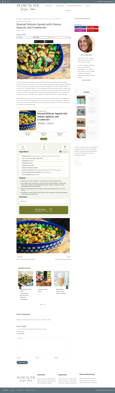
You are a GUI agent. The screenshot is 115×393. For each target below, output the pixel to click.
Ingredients (22, 149)
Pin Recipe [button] (50, 123)
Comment (20, 338)
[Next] (67, 287)
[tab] (44, 304)
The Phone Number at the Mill (92, 122)
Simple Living (60, 5)
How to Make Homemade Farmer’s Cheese (92, 133)
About (76, 160)
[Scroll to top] (112, 388)
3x (65, 151)
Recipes (18, 21)
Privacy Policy (78, 164)
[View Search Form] (97, 8)
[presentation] (25, 278)
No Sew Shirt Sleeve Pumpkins (63, 258)
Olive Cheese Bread (108, 1)
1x (60, 151)
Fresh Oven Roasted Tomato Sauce (26, 258)
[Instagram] (8, 2)
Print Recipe (50, 41)
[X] (5, 2)
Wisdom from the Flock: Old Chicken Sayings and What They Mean (92, 110)
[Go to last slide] (20, 287)
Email (38, 357)
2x (62, 151)
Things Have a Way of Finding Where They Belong (92, 99)
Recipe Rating (20, 331)
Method (44, 149)
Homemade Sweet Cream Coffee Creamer (61, 291)
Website (56, 357)
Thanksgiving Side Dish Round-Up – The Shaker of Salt (36, 319)
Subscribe (77, 158)
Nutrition (65, 149)
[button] (66, 156)
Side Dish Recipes (26, 21)
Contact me (68, 10)
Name (19, 357)
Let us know (38, 211)
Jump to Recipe (39, 41)
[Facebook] (3, 2)
